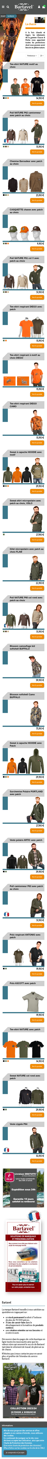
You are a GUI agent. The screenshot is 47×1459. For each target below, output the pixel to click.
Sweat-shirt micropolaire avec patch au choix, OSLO (25, 502)
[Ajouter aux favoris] (35, 95)
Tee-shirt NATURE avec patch (25, 1029)
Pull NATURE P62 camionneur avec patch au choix (25, 114)
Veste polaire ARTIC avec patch (26, 840)
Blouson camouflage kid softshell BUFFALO (22, 647)
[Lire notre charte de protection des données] (22, 1445)
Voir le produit (37, 103)
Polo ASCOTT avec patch (23, 983)
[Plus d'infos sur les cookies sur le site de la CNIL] (24, 1448)
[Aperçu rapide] (38, 95)
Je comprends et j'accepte (15, 1452)
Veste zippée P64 (18, 1124)
